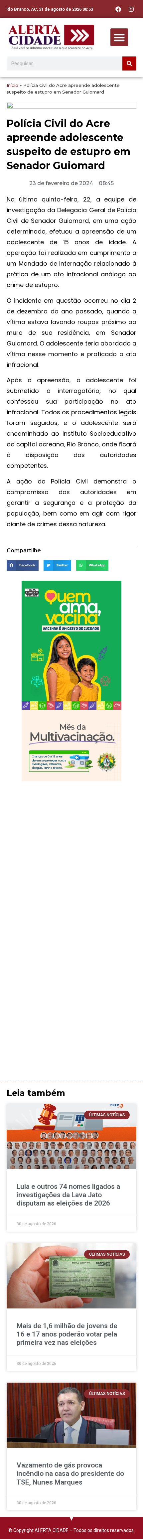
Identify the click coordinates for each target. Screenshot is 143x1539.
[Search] (129, 63)
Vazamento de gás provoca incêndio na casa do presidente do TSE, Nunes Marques (70, 1473)
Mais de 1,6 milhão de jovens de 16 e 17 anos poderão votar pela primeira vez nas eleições (67, 1334)
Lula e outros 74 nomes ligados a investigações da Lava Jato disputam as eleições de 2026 (68, 1194)
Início (12, 85)
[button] (119, 37)
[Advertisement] (71, 860)
